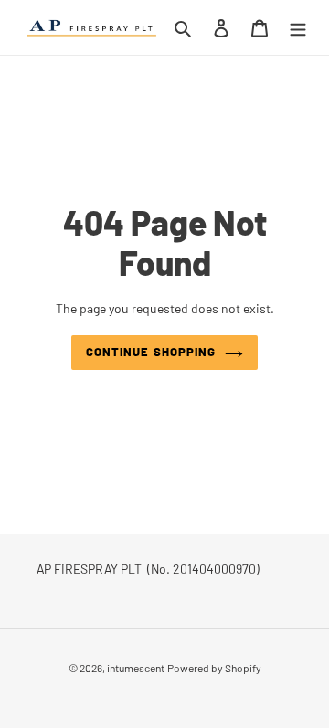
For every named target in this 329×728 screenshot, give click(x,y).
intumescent (135, 667)
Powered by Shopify (214, 667)
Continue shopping (151, 351)
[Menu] (298, 27)
